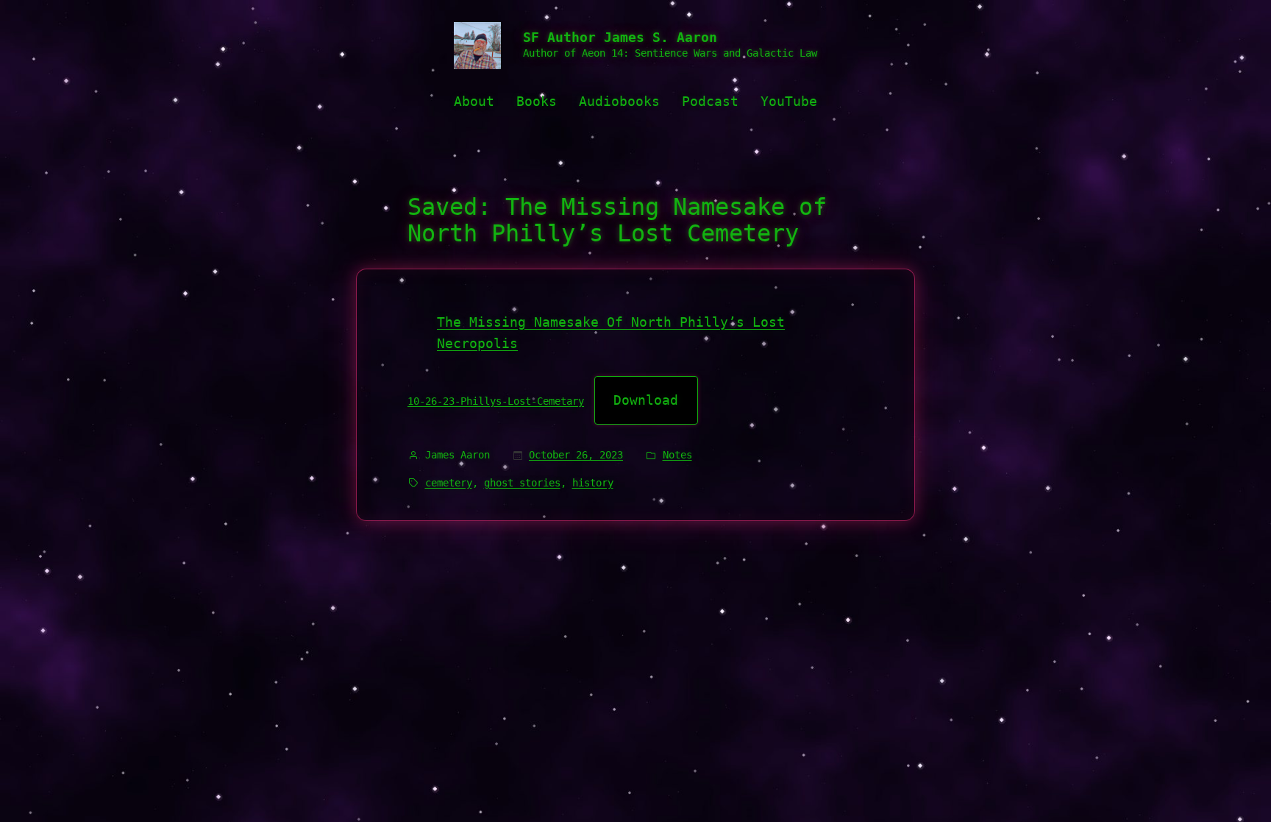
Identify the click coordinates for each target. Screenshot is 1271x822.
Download (645, 400)
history (592, 483)
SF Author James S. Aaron (620, 37)
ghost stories (522, 483)
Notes (677, 455)
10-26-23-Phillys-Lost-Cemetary (495, 401)
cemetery (448, 483)
